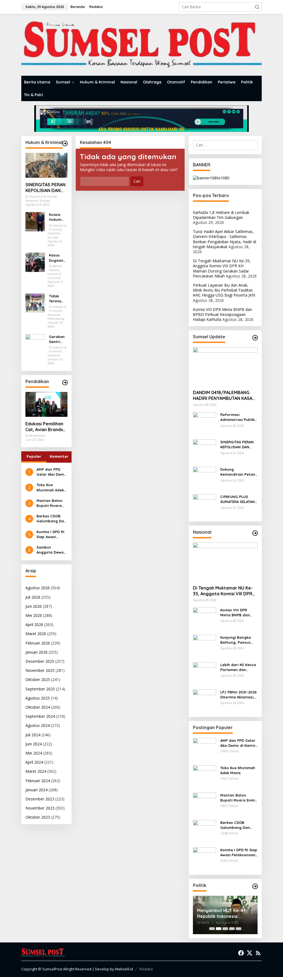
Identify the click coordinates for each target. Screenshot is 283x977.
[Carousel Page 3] (225, 928)
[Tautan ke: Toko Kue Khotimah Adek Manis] (204, 776)
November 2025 (39, 670)
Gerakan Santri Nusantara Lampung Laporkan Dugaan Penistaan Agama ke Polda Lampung (58, 339)
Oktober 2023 (37, 817)
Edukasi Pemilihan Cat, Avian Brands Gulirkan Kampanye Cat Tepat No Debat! (46, 427)
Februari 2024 (37, 780)
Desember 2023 (39, 798)
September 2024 (40, 716)
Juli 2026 (32, 597)
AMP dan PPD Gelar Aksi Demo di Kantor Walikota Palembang (51, 472)
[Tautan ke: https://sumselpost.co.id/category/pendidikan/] (65, 382)
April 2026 (34, 624)
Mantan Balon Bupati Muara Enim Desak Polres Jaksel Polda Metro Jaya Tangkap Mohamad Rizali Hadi (51, 503)
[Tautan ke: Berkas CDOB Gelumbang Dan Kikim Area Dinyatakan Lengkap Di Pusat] (204, 831)
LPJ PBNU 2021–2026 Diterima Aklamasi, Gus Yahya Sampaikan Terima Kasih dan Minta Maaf (238, 695)
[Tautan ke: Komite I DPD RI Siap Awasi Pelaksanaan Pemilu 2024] (204, 858)
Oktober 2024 (37, 707)
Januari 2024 (36, 789)
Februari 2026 (37, 643)
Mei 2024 (33, 753)
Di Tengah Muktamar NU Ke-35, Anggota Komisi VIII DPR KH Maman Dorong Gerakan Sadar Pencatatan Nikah (222, 268)
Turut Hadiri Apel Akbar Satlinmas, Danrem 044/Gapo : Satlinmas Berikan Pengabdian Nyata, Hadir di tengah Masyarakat (224, 239)
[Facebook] (241, 953)
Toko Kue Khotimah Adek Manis (50, 487)
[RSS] (258, 953)
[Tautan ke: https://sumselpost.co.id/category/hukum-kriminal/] (65, 143)
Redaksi (146, 969)
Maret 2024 (35, 771)
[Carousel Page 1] (212, 928)
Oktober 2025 (37, 679)
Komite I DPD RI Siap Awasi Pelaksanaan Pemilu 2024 (50, 534)
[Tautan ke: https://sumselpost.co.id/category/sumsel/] (255, 337)
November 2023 (39, 808)
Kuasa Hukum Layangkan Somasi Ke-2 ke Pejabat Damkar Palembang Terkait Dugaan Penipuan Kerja (58, 217)
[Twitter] (249, 953)
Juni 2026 (33, 606)
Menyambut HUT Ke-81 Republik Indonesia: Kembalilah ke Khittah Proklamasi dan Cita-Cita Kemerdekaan (223, 913)
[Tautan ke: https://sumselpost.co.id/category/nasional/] (255, 533)
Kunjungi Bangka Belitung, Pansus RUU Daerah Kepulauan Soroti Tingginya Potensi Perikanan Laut (236, 640)
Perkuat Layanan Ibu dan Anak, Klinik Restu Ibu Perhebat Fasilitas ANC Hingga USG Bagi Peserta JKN (224, 290)
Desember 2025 (39, 661)
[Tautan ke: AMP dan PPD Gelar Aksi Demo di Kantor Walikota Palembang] (204, 749)
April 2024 (34, 762)
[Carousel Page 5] (238, 928)
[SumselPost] (141, 45)
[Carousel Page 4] (232, 928)
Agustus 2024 (37, 725)
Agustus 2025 (37, 698)
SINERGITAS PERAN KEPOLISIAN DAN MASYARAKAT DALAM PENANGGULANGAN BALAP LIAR (46, 187)
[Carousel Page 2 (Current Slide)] (218, 928)
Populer (34, 456)
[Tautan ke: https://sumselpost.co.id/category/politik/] (255, 886)
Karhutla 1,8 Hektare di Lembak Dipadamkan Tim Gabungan (221, 215)
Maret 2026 (35, 633)
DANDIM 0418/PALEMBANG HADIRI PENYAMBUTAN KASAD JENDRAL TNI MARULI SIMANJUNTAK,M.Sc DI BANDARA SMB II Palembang (224, 395)
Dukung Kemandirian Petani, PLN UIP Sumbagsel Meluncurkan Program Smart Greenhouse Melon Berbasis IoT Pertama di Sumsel (238, 472)
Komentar (59, 456)
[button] (257, 7)
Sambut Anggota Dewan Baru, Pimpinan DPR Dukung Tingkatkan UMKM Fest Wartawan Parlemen (51, 550)
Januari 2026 (36, 652)
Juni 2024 (33, 743)
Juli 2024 (32, 734)
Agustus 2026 (37, 587)
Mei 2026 (33, 615)
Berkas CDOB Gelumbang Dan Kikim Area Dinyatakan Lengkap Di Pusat (51, 518)
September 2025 (40, 689)
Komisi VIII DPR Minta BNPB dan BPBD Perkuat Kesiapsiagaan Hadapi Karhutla (222, 314)
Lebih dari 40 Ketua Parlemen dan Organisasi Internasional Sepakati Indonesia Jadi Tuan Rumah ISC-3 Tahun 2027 (238, 667)
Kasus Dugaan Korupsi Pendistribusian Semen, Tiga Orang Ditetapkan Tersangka (58, 258)
